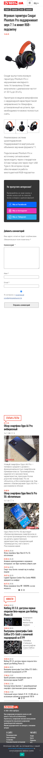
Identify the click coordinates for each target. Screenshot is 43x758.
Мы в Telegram (19, 217)
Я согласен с (14, 296)
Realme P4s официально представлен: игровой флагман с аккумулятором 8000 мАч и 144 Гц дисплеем (20, 690)
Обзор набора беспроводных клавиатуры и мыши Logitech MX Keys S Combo (21, 554)
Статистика (9, 740)
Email (6, 282)
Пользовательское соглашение (15, 742)
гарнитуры (15, 9)
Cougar (7, 9)
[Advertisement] (21, 345)
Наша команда (10, 737)
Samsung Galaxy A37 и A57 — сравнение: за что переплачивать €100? (21, 587)
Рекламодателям (11, 735)
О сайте (9, 732)
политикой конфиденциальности (21, 748)
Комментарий (10, 245)
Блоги (32, 738)
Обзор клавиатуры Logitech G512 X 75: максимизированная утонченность (17, 570)
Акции (32, 736)
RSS (31, 742)
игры (21, 9)
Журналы (33, 740)
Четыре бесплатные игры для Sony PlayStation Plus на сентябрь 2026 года (20, 662)
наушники (29, 9)
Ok (22, 754)
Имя (6, 273)
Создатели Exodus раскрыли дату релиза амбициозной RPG (18, 681)
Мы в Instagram (20, 211)
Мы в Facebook (19, 204)
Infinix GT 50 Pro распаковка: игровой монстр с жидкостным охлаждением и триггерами (20, 578)
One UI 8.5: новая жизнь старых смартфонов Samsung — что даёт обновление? (19, 562)
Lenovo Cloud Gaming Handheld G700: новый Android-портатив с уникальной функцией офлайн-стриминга (19, 671)
